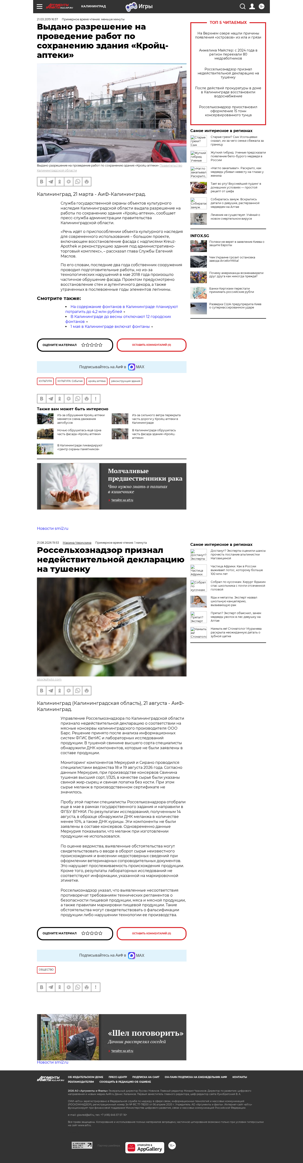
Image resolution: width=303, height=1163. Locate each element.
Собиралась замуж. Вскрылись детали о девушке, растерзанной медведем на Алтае (235, 203)
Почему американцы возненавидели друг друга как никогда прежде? (236, 274)
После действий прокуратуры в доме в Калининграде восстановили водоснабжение (228, 92)
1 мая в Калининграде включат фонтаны (110, 326)
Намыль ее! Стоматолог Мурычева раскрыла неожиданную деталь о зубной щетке (236, 632)
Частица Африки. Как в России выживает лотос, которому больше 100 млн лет (237, 570)
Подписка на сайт (145, 1077)
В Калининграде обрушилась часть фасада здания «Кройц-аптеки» (154, 434)
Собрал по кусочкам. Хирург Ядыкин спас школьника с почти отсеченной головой (238, 585)
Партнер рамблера (109, 1145)
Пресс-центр (118, 1077)
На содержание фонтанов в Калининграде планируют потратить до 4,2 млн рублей (121, 309)
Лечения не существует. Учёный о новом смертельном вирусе (235, 216)
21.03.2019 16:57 (47, 19)
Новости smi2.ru (52, 528)
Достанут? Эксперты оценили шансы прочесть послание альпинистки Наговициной (238, 554)
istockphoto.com (49, 679)
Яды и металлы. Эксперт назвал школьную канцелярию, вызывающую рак (234, 601)
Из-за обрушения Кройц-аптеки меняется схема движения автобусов (81, 418)
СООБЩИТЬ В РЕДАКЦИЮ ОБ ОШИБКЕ (125, 1081)
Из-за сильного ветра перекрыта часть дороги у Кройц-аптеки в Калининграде (156, 418)
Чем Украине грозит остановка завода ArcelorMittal (232, 259)
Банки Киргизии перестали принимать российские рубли (231, 290)
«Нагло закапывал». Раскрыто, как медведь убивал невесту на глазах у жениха (237, 171)
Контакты (239, 1077)
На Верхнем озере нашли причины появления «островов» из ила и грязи (228, 35)
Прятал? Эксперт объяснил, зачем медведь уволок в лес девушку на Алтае (236, 616)
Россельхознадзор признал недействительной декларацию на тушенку (228, 73)
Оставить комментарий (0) (151, 344)
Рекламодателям (81, 1081)
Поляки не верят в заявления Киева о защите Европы (236, 243)
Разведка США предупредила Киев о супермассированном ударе (235, 306)
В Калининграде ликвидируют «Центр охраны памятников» (79, 447)
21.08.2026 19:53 (48, 542)
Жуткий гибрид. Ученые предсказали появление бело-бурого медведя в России (238, 156)
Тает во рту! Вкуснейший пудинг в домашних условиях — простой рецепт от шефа (236, 187)
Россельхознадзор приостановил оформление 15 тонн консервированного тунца (228, 111)
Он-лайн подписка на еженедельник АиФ (196, 1077)
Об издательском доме (85, 1077)
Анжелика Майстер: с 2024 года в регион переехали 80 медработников (228, 54)
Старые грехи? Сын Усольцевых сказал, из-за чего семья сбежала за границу (237, 140)
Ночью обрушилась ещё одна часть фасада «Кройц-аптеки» (79, 432)
